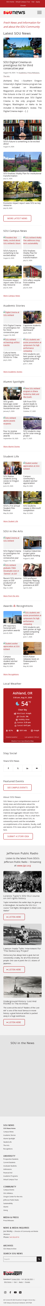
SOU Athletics (8, 1193)
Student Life (7, 1142)
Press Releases (33, 73)
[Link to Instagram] (5, 1292)
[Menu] (38, 12)
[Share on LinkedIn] (27, 768)
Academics (23, 73)
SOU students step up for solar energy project (32, 433)
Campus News (8, 1132)
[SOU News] (18, 12)
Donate (23, 5)
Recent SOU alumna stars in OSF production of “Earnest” (12, 581)
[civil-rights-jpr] (22, 881)
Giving (5, 1210)
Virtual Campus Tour (10, 1179)
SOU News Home (9, 1128)
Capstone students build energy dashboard (32, 327)
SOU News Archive (9, 1249)
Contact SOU (16, 1279)
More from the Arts (11, 596)
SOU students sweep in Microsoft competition (32, 508)
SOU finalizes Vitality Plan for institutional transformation (22, 174)
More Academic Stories (12, 372)
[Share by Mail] (37, 768)
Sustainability (8, 1203)
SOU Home (8, 1282)
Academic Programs (10, 1176)
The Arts (6, 76)
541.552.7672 (28, 1279)
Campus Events (8, 1190)
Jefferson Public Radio (11, 1200)
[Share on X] (17, 768)
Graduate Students (10, 1166)
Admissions (7, 1169)
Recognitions (7, 1149)
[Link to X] (20, 1292)
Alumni (5, 1207)
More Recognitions (11, 674)
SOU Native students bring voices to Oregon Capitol (11, 479)
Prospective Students (10, 1159)
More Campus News (11, 296)
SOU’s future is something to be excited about (21, 142)
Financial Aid (7, 1173)
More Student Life (10, 521)
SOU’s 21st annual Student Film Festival (11, 508)
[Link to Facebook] (10, 1292)
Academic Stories (9, 1135)
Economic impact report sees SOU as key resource (22, 204)
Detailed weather (12, 737)
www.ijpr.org (24, 865)
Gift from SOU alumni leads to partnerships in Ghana (30, 405)
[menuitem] (10, 1)
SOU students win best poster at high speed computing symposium (32, 357)
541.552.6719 (14, 1237)
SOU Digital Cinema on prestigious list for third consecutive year (18, 65)
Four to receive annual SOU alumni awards (12, 433)
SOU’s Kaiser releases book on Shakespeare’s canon (31, 660)
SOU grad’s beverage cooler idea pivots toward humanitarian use (11, 405)
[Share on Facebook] (8, 768)
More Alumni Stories (11, 446)
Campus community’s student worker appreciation (30, 479)
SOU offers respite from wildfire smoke (31, 282)
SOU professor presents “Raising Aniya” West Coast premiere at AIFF (31, 581)
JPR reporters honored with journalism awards (11, 628)
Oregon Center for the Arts (12, 1197)
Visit (15, 1282)
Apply (21, 1282)
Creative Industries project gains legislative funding (32, 553)
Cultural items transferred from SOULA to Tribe (11, 355)
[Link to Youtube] (15, 1292)
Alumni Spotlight (9, 1138)
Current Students (9, 1162)
